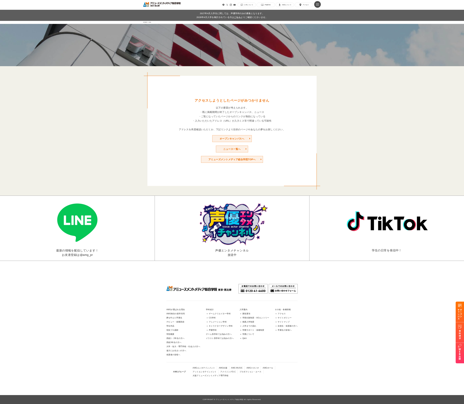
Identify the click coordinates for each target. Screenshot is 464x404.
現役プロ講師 (172, 330)
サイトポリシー (285, 318)
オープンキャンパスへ (232, 138)
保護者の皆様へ (173, 355)
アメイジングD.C (228, 372)
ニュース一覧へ (232, 149)
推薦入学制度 (248, 322)
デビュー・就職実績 (175, 322)
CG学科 (212, 318)
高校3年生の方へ (173, 342)
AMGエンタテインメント (204, 368)
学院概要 (170, 334)
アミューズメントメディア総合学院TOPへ (232, 159)
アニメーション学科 (218, 322)
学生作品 (170, 326)
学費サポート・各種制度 (253, 330)
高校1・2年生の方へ (175, 338)
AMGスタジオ (252, 368)
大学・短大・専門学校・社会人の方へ (183, 346)
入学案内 (243, 309)
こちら (237, 17)
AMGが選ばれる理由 (175, 309)
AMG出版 (223, 368)
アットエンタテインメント (205, 372)
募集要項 (246, 314)
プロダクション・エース (250, 372)
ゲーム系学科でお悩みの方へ (219, 334)
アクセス (282, 314)
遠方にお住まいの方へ (176, 351)
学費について (248, 334)
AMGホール (268, 368)
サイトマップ (284, 322)
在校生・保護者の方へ (288, 326)
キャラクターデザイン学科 (221, 326)
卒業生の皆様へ (285, 330)
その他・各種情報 (283, 309)
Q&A (244, 338)
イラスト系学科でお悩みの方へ (220, 338)
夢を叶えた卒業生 (174, 318)
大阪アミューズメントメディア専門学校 (210, 376)
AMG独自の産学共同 (175, 314)
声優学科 (213, 330)
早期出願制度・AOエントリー (255, 318)
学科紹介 (210, 309)
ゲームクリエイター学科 (220, 314)
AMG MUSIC (237, 368)
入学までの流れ (249, 326)
